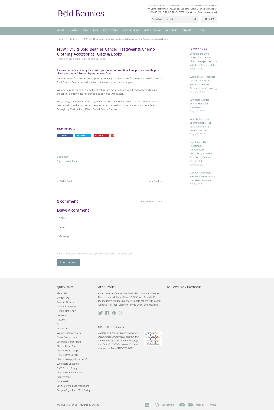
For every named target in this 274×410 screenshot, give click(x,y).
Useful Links (63, 328)
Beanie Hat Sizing (66, 310)
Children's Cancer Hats (69, 341)
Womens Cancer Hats (69, 332)
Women (73, 30)
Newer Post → (154, 181)
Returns (61, 319)
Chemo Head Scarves (68, 346)
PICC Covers (110, 30)
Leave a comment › (151, 201)
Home (60, 30)
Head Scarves (131, 30)
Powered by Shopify (89, 404)
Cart (211, 18)
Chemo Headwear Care (69, 372)
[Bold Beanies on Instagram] (120, 314)
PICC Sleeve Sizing (67, 368)
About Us (62, 293)
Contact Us (63, 297)
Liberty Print (64, 376)
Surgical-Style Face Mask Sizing (73, 390)
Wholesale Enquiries (68, 363)
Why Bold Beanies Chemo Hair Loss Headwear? (199, 103)
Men (85, 30)
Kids (95, 30)
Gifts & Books (153, 30)
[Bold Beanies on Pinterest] (114, 314)
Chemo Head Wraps (68, 350)
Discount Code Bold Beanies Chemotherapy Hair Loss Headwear (202, 176)
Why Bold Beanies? (67, 306)
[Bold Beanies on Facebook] (107, 314)
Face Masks (63, 381)
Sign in (189, 12)
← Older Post (64, 181)
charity (67, 161)
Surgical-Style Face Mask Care (73, 385)
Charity (188, 30)
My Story (172, 30)
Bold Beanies (70, 404)
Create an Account (207, 12)
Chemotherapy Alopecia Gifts (73, 359)
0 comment (63, 156)
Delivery (61, 315)
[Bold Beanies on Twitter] (100, 314)
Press (60, 324)
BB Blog (73, 38)
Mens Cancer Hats (67, 337)
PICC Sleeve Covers (67, 354)
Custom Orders (65, 301)
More (200, 30)
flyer (74, 161)
